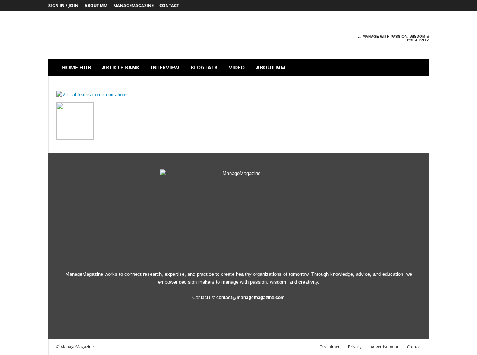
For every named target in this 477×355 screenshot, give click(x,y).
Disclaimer (329, 346)
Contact (169, 5)
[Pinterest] (400, 5)
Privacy (355, 346)
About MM (96, 5)
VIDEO (237, 67)
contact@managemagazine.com (250, 297)
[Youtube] (423, 5)
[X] (411, 5)
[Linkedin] (388, 5)
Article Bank (120, 67)
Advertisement (384, 346)
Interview (165, 67)
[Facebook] (365, 5)
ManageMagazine (133, 5)
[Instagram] (377, 5)
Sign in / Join (63, 5)
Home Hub (76, 67)
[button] (418, 67)
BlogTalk (204, 67)
